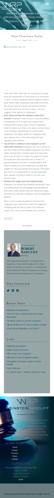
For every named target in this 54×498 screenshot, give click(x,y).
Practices (14, 453)
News (15, 456)
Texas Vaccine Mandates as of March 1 (23, 328)
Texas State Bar (13, 368)
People (15, 450)
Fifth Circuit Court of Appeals (19, 353)
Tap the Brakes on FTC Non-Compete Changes (27, 324)
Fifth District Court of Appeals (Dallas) (23, 357)
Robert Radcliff (29, 250)
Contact (15, 459)
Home (14, 447)
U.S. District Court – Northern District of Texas (26, 372)
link (13, 201)
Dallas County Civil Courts (17, 350)
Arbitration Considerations (18, 310)
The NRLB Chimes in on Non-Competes (23, 321)
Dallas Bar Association (16, 346)
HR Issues (27, 226)
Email (21, 479)
